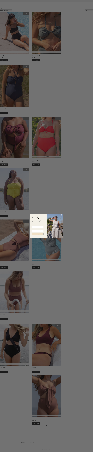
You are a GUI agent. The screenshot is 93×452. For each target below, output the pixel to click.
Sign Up (37, 234)
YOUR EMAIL (34, 229)
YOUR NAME (34, 224)
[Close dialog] (61, 215)
